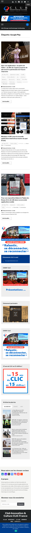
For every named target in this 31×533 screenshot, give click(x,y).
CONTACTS (17, 521)
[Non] (29, 528)
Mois (22, 406)
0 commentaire (12, 83)
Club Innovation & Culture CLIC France (15, 514)
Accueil (5, 519)
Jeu (17, 77)
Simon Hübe (15, 207)
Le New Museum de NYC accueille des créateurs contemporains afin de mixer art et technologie (19, 412)
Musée (18, 79)
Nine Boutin (5, 83)
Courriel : (3, 501)
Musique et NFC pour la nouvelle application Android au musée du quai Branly (14, 138)
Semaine (15, 406)
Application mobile (14, 74)
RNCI (12, 521)
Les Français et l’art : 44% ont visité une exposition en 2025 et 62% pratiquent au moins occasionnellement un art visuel (19, 450)
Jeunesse (23, 77)
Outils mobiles (13, 143)
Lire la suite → (6, 101)
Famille (22, 74)
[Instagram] (22, 2)
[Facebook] (19, 2)
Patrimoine (12, 82)
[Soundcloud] (28, 2)
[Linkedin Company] (13, 2)
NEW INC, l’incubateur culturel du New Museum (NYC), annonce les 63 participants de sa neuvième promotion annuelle (20, 421)
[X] (16, 2)
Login (28, 4)
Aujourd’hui (7, 406)
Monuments (12, 79)
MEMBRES (24, 519)
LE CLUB (18, 519)
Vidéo (3, 207)
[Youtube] (25, 2)
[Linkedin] (6, 474)
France (3, 77)
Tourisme (19, 82)
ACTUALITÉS (5, 74)
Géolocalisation (11, 77)
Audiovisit (12, 205)
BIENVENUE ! (11, 519)
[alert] (15, 261)
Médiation (4, 79)
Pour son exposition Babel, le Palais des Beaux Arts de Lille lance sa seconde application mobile (15, 200)
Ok (16, 530)
